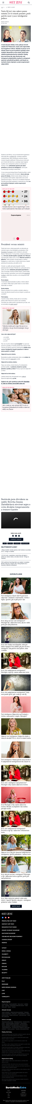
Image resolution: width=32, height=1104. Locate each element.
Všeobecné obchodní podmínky (12, 936)
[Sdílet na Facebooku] (13, 536)
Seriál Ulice (14, 1013)
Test (4, 543)
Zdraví (4, 960)
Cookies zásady (7, 939)
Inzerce (4, 942)
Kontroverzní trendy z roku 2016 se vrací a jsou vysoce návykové (15, 1064)
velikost (24, 376)
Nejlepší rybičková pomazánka (12, 1024)
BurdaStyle (23, 1094)
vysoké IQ (17, 543)
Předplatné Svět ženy (9, 921)
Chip (3, 990)
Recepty (4, 972)
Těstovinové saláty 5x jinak (7, 1021)
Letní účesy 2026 (22, 1015)
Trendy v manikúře (5, 1012)
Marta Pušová (5, 21)
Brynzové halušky (23, 1024)
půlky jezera (13, 304)
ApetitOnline (6, 978)
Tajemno (4, 969)
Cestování (7, 1005)
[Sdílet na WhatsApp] (19, 536)
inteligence (25, 543)
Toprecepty (6, 996)
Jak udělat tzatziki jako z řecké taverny (19, 1026)
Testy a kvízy (11, 7)
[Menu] (3, 2)
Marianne (5, 984)
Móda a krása (6, 951)
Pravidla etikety (5, 1003)
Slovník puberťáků (13, 1003)
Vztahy (4, 948)
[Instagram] (6, 917)
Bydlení (4, 966)
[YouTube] (9, 917)
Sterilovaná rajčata (18, 1021)
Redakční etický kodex (9, 927)
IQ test (10, 543)
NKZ (9, 1094)
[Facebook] (3, 917)
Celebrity (5, 954)
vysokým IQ (12, 156)
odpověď (13, 359)
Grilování (14, 1006)
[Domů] (16, 2)
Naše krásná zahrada (9, 987)
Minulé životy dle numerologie (17, 1012)
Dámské (23, 1092)
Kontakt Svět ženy (8, 924)
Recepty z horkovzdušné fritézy (22, 1028)
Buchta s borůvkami (6, 1026)
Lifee (3, 993)
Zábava (4, 963)
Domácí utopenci (11, 1028)
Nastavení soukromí (8, 933)
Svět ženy (8, 1092)
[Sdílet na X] (16, 536)
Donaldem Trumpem (7, 252)
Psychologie (6, 957)
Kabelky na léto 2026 (13, 1015)
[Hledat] (28, 2)
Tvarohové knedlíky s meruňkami (12, 1023)
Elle (3, 981)
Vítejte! (9, 1006)
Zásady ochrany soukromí (10, 930)
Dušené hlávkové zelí (6, 1027)
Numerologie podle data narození (17, 1005)
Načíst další (16, 906)
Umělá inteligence (21, 1013)
